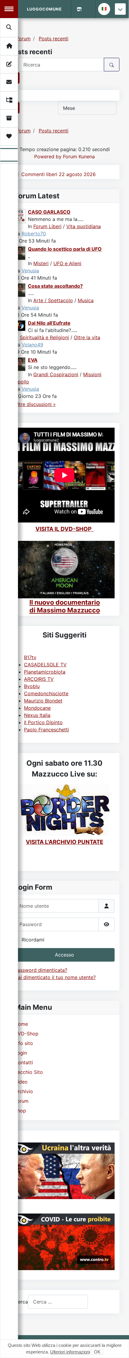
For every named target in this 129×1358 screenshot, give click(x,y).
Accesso (64, 955)
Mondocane (37, 708)
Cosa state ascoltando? (55, 286)
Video (21, 1082)
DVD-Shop (26, 1034)
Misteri (41, 263)
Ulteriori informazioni (70, 1351)
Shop (20, 1111)
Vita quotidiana (83, 226)
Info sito (23, 1043)
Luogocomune (44, 9)
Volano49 (32, 345)
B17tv (30, 657)
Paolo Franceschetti (46, 730)
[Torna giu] (120, 9)
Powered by (48, 156)
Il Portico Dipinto (43, 722)
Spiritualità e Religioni (44, 337)
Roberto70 (34, 234)
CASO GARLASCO (49, 212)
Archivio (23, 1091)
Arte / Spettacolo (53, 300)
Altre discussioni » (35, 404)
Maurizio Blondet (43, 701)
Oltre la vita (87, 337)
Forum (21, 1101)
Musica (86, 300)
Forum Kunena (79, 156)
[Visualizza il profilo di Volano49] (20, 325)
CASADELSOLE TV (45, 665)
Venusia (30, 271)
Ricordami (33, 940)
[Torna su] (118, 1347)
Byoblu (32, 686)
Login (20, 1053)
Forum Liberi (47, 226)
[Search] (9, 27)
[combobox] (58, 1301)
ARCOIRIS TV (39, 679)
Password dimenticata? (40, 970)
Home (21, 1024)
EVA (33, 360)
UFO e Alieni (67, 263)
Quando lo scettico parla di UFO (65, 249)
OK (97, 1351)
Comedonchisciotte (46, 693)
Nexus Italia (37, 715)
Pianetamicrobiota (44, 672)
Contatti (23, 1062)
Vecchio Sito (28, 1072)
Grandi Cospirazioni (55, 374)
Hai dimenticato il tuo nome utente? (55, 977)
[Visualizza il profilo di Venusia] (20, 253)
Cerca (21, 1302)
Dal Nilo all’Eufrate (49, 323)
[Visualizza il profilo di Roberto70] (20, 215)
